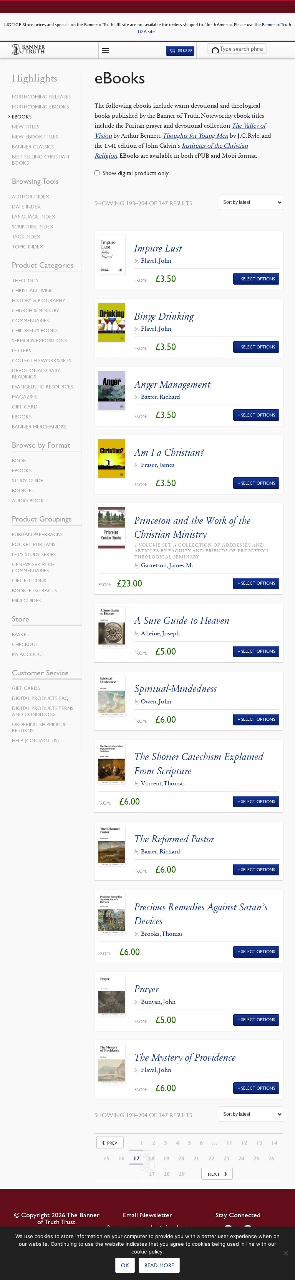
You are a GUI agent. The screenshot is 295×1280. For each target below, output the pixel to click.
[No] (285, 1253)
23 (226, 1158)
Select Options (258, 279)
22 (211, 1158)
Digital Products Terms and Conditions (42, 711)
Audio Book (28, 500)
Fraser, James (157, 464)
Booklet (23, 490)
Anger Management (172, 384)
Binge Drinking (164, 316)
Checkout (25, 644)
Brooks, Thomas (162, 933)
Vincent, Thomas (163, 783)
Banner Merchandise (39, 426)
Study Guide (27, 480)
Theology (25, 280)
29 (182, 1173)
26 (271, 1158)
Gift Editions (29, 580)
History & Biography (38, 300)
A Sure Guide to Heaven (182, 621)
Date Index (26, 206)
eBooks (21, 116)
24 (241, 1158)
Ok (125, 1265)
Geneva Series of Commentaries (33, 567)
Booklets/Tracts (34, 590)
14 (274, 1142)
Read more (159, 1265)
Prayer (146, 989)
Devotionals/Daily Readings (36, 373)
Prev (112, 1143)
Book (19, 460)
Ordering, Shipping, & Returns (39, 727)
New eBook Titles (35, 136)
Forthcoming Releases (41, 96)
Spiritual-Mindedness (175, 689)
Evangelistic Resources (42, 386)
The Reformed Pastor (174, 839)
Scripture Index (32, 226)
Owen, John (156, 701)
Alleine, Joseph (160, 633)
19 (166, 1158)
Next (214, 1174)
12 (244, 1142)
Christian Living (33, 290)
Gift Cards (26, 688)
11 (229, 1142)
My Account (28, 654)
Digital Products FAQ (40, 698)
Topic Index (27, 246)
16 (121, 1158)
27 (152, 1173)
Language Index (33, 216)
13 (259, 1142)
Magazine (24, 396)
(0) (184, 50)
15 (106, 1158)
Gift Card (25, 406)
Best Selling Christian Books (40, 159)
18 (151, 1158)
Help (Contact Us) (35, 740)
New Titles (25, 126)
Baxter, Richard (160, 396)
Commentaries (30, 320)
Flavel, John (156, 260)
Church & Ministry (35, 310)
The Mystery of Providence (185, 1057)
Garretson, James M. (167, 565)
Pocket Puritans (33, 544)
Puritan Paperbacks (37, 534)
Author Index (30, 196)
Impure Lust (158, 248)
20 (181, 1158)
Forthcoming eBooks (40, 106)
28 (167, 1173)
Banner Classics (33, 146)
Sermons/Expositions (39, 340)
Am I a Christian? (169, 452)
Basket (21, 634)
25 (256, 1158)
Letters (21, 350)
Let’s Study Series (34, 554)
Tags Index (26, 236)
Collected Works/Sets (41, 360)
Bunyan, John (158, 1001)
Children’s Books (35, 330)
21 (196, 1158)
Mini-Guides (26, 600)
